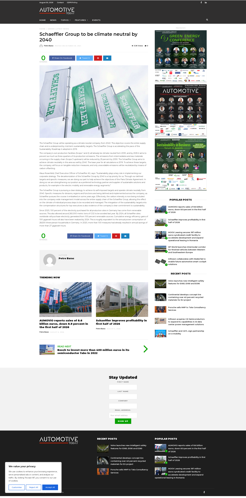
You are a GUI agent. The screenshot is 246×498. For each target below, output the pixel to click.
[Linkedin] (206, 2)
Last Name (123, 391)
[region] (33, 477)
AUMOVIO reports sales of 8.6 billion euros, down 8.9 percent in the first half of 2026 (63, 324)
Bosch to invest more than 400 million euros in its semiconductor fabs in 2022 (93, 351)
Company (123, 401)
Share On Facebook (63, 58)
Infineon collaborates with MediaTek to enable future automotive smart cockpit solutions (187, 261)
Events (96, 20)
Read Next (64, 346)
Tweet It (86, 58)
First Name (123, 382)
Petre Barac (49, 46)
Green (51, 29)
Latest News (62, 29)
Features (80, 20)
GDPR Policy (72, 2)
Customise (17, 487)
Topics (65, 20)
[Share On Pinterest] (98, 58)
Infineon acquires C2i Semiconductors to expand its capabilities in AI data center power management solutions (186, 322)
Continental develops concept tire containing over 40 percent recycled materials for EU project (185, 297)
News (53, 20)
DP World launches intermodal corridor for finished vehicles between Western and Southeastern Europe (187, 250)
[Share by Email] (107, 58)
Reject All (33, 487)
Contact (60, 2)
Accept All (50, 487)
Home (42, 20)
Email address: (123, 410)
